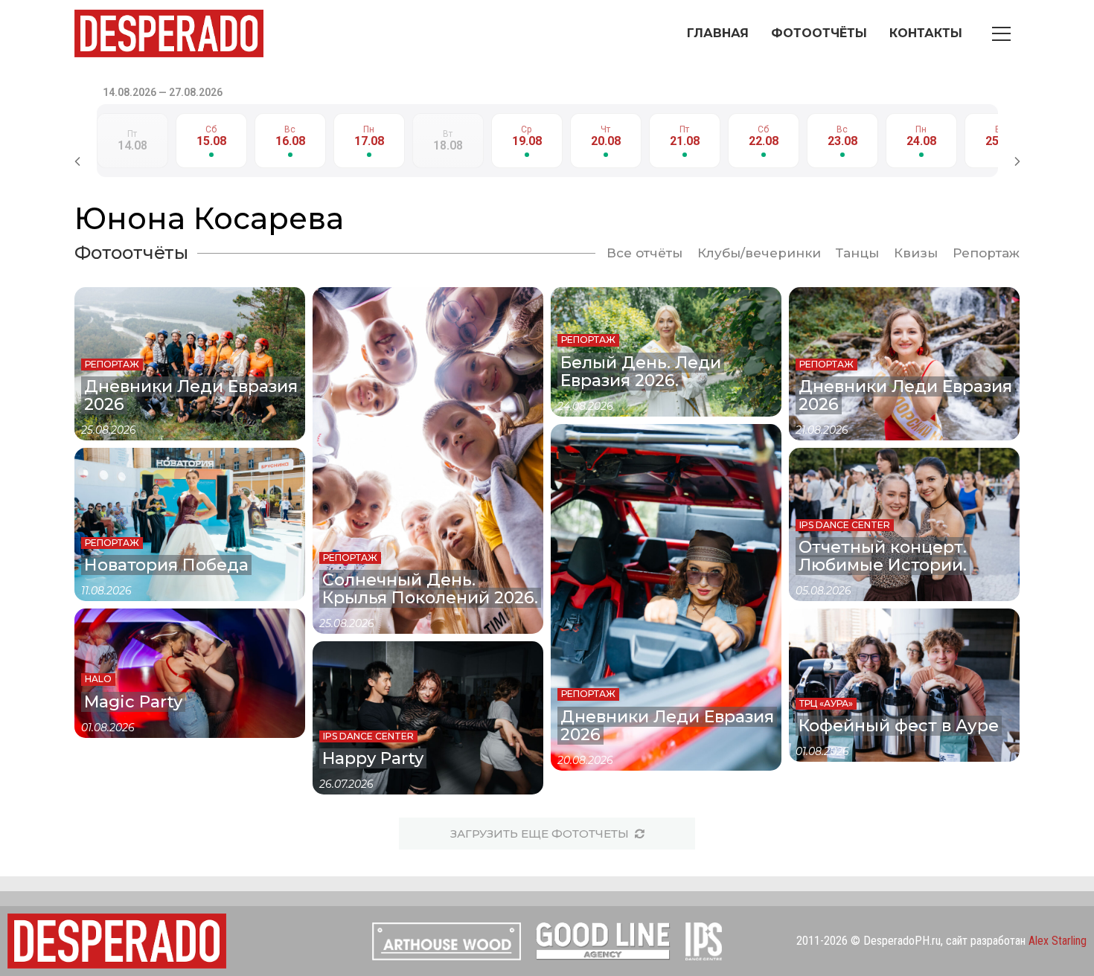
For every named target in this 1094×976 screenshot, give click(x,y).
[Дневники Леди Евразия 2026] (666, 597)
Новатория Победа (166, 565)
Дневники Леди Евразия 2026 (191, 395)
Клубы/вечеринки (759, 252)
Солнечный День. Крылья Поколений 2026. (430, 589)
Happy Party (372, 758)
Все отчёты (644, 252)
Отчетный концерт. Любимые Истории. (883, 556)
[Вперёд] (1017, 161)
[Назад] (77, 161)
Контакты (925, 33)
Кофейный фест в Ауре (899, 726)
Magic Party (133, 702)
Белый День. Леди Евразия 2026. (640, 372)
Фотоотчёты (819, 33)
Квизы (916, 252)
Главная (718, 33)
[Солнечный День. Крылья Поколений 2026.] (428, 460)
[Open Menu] (990, 34)
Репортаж (986, 252)
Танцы (857, 252)
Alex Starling (1058, 941)
